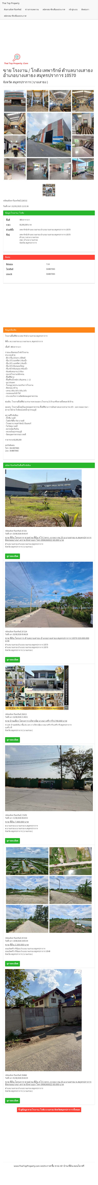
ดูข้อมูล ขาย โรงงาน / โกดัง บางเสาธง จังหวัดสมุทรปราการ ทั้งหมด (50, 1109)
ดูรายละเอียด (12, 556)
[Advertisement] (49, 29)
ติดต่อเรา (85, 9)
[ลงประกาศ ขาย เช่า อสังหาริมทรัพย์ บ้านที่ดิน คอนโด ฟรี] (49, 58)
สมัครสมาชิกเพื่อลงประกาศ (54, 9)
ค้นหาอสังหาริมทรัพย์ (12, 9)
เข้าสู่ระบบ (73, 9)
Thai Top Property (10, 3)
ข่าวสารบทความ (32, 9)
